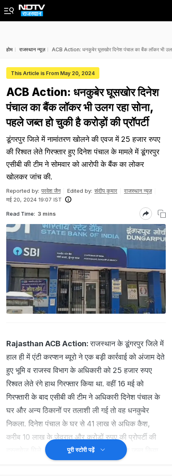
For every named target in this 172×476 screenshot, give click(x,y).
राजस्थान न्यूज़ (138, 190)
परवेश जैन (51, 190)
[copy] (162, 214)
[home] (32, 8)
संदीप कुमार (105, 190)
